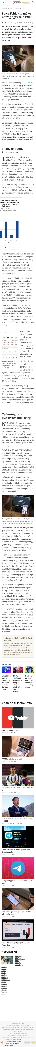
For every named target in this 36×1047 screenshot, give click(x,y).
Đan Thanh (5, 23)
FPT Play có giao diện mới (12, 759)
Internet (19, 9)
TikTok (14, 426)
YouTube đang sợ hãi (10, 730)
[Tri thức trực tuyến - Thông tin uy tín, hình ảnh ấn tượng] (22, 2)
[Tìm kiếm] (33, 2)
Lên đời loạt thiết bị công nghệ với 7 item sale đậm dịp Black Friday (6, 682)
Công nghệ (7, 9)
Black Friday (27, 82)
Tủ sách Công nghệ (10, 643)
